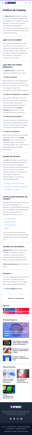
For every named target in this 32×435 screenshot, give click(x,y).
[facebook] (10, 418)
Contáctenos (10, 428)
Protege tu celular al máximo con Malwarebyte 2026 (20, 358)
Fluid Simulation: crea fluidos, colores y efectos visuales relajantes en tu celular (22, 380)
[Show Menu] (2, 2)
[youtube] (14, 418)
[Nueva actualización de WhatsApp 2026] (9, 389)
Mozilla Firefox (10, 222)
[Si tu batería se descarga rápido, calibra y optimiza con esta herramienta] (7, 343)
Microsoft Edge (10, 225)
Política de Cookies (20, 428)
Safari (7, 228)
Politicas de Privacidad (23, 426)
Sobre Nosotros (11, 426)
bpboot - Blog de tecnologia (20, 431)
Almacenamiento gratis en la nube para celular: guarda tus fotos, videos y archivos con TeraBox (8, 380)
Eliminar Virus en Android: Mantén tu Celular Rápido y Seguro (20, 350)
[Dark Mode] (26, 2)
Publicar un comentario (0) (16, 298)
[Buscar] (29, 2)
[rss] (21, 418)
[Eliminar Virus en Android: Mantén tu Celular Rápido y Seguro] (7, 350)
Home (4, 426)
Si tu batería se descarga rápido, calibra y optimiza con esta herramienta (20, 342)
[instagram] (17, 418)
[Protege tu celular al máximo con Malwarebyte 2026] (7, 358)
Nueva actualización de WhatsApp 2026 (8, 396)
